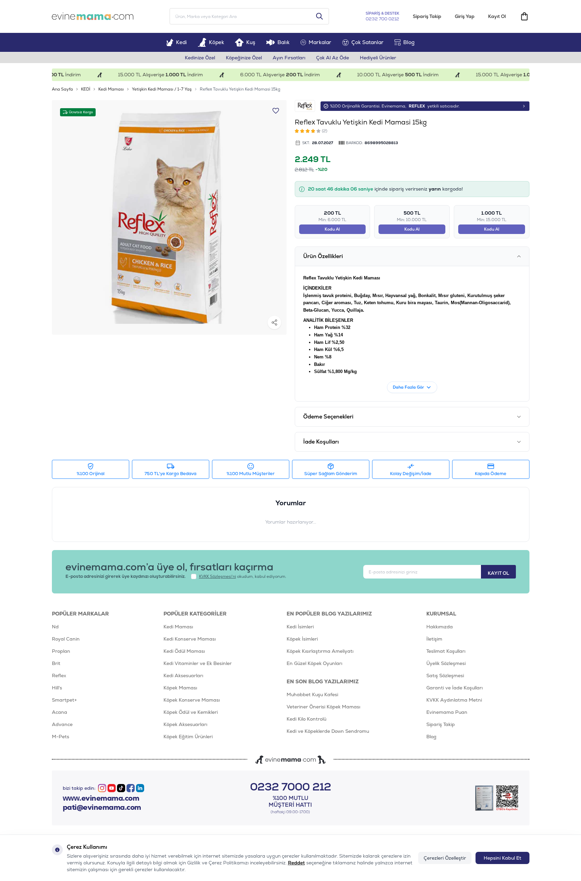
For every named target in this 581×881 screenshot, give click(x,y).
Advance (62, 724)
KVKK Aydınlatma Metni (454, 700)
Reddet (296, 863)
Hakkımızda (439, 627)
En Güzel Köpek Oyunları (314, 663)
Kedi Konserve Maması (189, 639)
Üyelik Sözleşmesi (446, 663)
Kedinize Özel (200, 58)
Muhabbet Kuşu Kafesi (312, 694)
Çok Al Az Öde (332, 58)
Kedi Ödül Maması (184, 651)
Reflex (59, 675)
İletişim (434, 639)
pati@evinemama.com (102, 807)
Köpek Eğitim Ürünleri (188, 736)
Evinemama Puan (446, 712)
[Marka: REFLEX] (305, 106)
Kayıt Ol (497, 16)
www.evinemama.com (101, 798)
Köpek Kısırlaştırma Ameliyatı (320, 651)
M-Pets (60, 736)
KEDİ (85, 89)
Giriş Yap (465, 16)
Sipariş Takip (427, 16)
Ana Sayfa (62, 89)
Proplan (61, 651)
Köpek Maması (180, 688)
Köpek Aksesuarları (185, 724)
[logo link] (92, 16)
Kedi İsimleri (300, 627)
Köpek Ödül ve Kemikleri (190, 712)
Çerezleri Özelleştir (445, 858)
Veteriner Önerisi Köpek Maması (323, 707)
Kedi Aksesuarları (183, 675)
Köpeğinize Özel (244, 58)
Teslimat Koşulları (445, 651)
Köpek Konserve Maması (191, 700)
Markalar (320, 42)
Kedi (181, 42)
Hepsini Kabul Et (502, 858)
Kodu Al (332, 229)
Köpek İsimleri (302, 639)
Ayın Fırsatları (289, 58)
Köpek (216, 42)
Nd (55, 627)
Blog (408, 42)
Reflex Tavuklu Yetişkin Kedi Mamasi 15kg (240, 89)
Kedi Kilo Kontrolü (306, 719)
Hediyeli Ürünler (378, 58)
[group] (169, 217)
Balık (283, 42)
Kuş (250, 42)
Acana (59, 712)
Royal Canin (66, 639)
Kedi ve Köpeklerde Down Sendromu (328, 731)
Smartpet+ (64, 700)
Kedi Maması (111, 89)
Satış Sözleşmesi (445, 675)
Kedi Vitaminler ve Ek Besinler (197, 663)
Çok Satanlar (367, 42)
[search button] (319, 16)
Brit (56, 663)
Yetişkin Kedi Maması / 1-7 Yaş (162, 89)
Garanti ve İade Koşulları (454, 688)
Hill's (57, 688)
